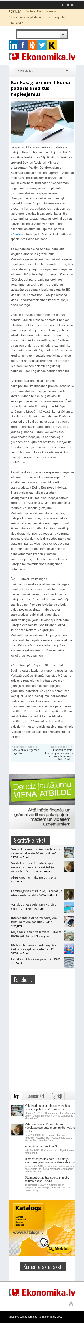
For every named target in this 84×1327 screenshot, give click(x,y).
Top (16, 1095)
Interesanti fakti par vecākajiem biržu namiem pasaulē (34, 920)
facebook (23, 45)
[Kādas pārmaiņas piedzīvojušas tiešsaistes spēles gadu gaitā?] (69, 953)
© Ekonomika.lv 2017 (50, 1316)
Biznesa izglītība (54, 17)
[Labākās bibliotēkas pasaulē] (69, 967)
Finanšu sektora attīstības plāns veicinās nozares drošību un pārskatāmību (58, 755)
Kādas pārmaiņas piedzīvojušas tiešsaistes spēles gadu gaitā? (33, 947)
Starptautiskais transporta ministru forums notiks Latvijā (47, 1179)
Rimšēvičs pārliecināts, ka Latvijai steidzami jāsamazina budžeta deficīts (50, 1160)
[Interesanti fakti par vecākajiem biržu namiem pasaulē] (69, 925)
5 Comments (49, 1169)
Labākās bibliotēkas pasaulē (31, 959)
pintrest (32, 45)
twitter (42, 45)
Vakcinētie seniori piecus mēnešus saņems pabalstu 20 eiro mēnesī (35, 851)
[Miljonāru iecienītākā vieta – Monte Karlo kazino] (69, 939)
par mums (67, 5)
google (13, 45)
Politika (30, 11)
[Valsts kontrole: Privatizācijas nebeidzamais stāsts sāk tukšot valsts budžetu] (69, 871)
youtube (52, 45)
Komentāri (35, 1095)
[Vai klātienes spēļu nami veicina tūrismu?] (69, 912)
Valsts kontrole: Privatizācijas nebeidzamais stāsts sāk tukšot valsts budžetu (33, 867)
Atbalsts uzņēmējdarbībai (25, 17)
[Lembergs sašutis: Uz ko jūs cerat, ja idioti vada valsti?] (69, 899)
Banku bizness (46, 11)
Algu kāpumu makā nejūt (29, 877)
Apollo (16, 234)
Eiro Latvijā (16, 23)
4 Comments (47, 1187)
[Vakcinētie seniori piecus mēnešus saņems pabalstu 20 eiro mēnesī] (69, 857)
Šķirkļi (56, 1095)
